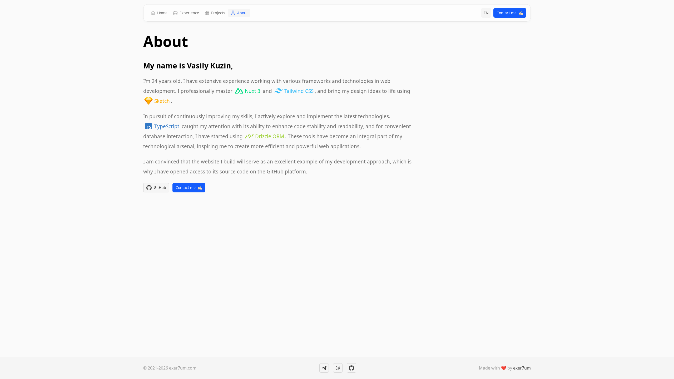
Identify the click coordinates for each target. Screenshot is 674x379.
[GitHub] (351, 368)
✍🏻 (510, 12)
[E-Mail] (338, 368)
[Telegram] (324, 368)
